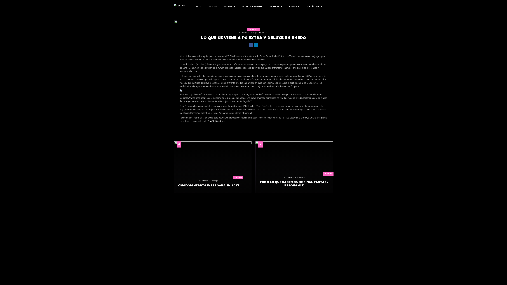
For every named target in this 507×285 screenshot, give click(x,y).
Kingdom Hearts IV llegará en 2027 (208, 185)
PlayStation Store (216, 121)
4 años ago (253, 33)
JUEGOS (253, 29)
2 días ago (214, 181)
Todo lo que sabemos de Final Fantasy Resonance (294, 183)
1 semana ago (300, 177)
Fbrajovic (244, 33)
